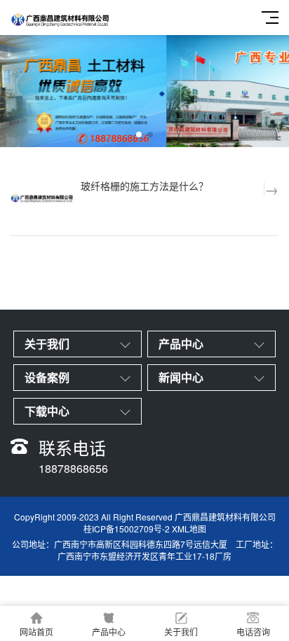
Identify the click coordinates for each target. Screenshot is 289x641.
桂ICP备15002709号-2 (126, 529)
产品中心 (109, 631)
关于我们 (181, 631)
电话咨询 (253, 631)
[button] (139, 134)
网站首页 (36, 631)
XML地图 (189, 529)
